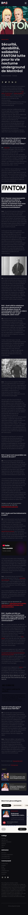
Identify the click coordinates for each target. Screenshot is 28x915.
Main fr (4, 769)
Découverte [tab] (6, 805)
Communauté (6, 861)
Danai (21, 667)
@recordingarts (14, 822)
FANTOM (8, 95)
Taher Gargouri (18, 93)
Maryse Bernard (17, 761)
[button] (26, 3)
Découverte (5, 39)
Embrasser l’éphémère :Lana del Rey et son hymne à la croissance (17, 814)
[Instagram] (2, 877)
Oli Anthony (8, 93)
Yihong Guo (14, 765)
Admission (5, 850)
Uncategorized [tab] (17, 805)
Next (21, 829)
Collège (4, 835)
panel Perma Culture (7, 531)
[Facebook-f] (5, 877)
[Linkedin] (8, 877)
